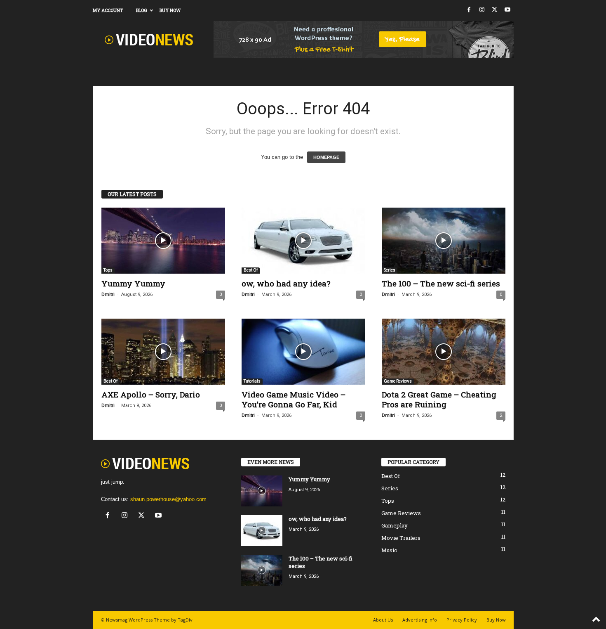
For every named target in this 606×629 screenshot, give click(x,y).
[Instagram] (482, 10)
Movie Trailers (400, 538)
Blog (141, 10)
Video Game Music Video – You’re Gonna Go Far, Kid (293, 399)
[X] (495, 10)
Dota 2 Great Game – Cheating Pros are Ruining (439, 399)
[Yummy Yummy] (163, 241)
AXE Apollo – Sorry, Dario (150, 394)
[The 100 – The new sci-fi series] (443, 241)
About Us (383, 620)
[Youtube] (507, 10)
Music (389, 550)
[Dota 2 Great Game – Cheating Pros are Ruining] (443, 352)
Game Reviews (398, 381)
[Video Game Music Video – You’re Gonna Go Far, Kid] (303, 352)
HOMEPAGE (326, 157)
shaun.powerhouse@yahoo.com (168, 499)
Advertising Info (419, 620)
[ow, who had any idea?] (303, 241)
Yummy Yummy (133, 283)
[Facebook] (469, 10)
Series (389, 270)
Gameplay (394, 525)
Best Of (251, 270)
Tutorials (252, 381)
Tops (108, 270)
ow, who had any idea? (286, 283)
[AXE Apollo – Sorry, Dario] (163, 352)
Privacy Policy (461, 620)
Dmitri (108, 294)
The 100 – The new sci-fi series (441, 283)
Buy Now (170, 10)
